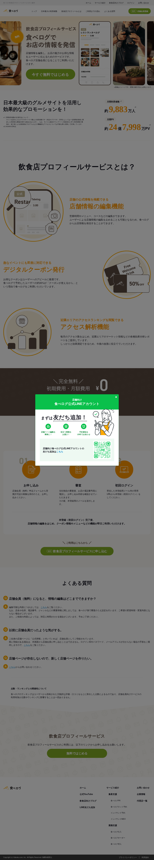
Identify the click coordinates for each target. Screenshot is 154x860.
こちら (59, 451)
